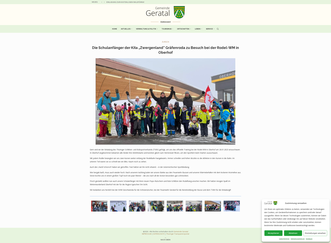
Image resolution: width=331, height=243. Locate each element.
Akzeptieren (273, 233)
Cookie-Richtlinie (284, 239)
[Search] (217, 29)
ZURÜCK (165, 42)
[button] (102, 2)
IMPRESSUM (146, 234)
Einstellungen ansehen (315, 233)
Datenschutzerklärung (297, 239)
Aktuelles (125, 29)
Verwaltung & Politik (146, 29)
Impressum (309, 239)
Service (209, 29)
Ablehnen (293, 233)
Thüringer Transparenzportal (177, 234)
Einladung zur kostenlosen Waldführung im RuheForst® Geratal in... (138, 2)
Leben (197, 29)
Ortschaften (183, 29)
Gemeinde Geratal (181, 231)
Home (114, 29)
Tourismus (166, 29)
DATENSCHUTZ (159, 234)
